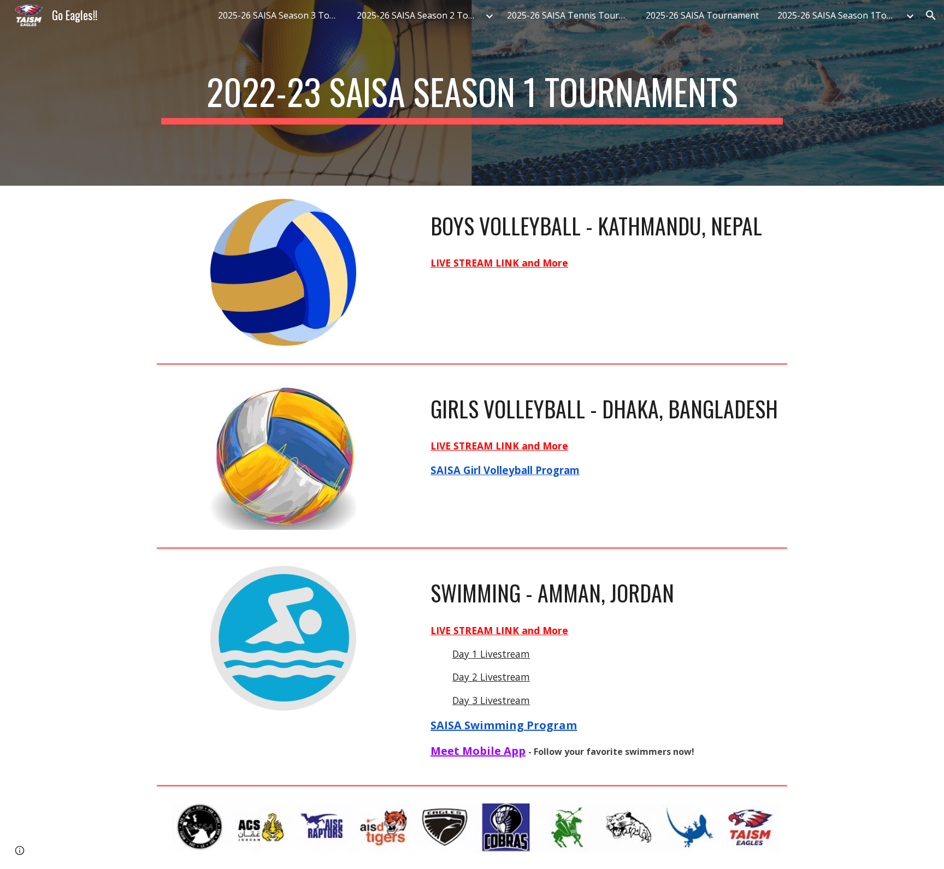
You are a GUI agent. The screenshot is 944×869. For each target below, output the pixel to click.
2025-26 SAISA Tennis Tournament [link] (570, 15)
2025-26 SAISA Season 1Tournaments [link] (840, 15)
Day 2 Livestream (491, 676)
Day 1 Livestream (491, 653)
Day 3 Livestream (491, 700)
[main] (472, 93)
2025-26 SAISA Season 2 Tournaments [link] (419, 15)
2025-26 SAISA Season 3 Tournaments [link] (281, 15)
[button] (931, 15)
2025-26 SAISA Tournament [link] (702, 15)
